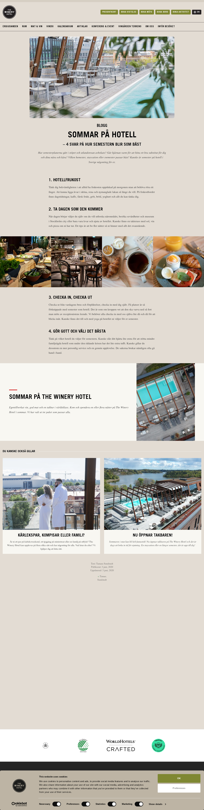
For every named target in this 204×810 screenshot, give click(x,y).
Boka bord (162, 12)
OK (179, 778)
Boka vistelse (128, 12)
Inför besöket (166, 27)
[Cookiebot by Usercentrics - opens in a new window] (19, 804)
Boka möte (146, 12)
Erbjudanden (10, 27)
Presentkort (109, 12)
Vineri (50, 27)
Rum (24, 27)
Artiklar (82, 27)
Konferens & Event (103, 27)
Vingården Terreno (129, 27)
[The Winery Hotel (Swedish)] (9, 12)
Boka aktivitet (181, 12)
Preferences (179, 788)
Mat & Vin (36, 27)
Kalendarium (65, 27)
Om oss (149, 27)
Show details (155, 804)
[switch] (83, 803)
